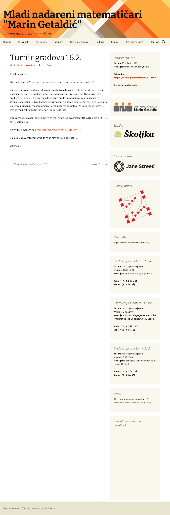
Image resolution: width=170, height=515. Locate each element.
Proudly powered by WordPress (39, 508)
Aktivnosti (23, 42)
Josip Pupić (46, 65)
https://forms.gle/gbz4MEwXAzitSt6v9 (135, 77)
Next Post (99, 164)
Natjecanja (41, 42)
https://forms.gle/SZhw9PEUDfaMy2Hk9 (58, 129)
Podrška (100, 42)
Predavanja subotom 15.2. (29, 164)
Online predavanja (79, 42)
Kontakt (154, 42)
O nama (7, 42)
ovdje (134, 85)
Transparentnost (134, 42)
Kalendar (58, 42)
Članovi (115, 42)
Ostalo (31, 65)
